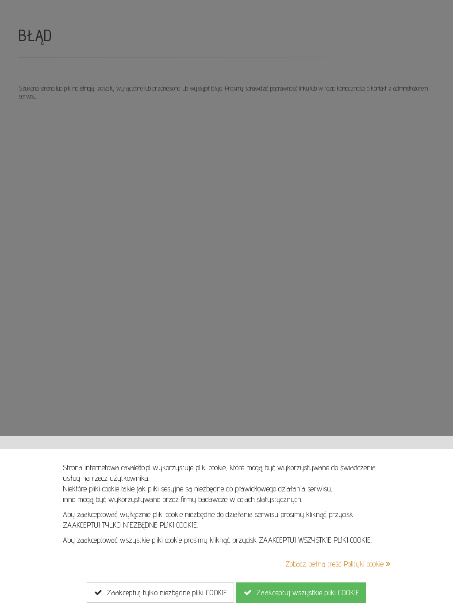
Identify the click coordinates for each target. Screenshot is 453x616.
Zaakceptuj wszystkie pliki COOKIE (305, 592)
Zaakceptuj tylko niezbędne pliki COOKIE (164, 592)
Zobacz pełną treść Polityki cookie (335, 563)
